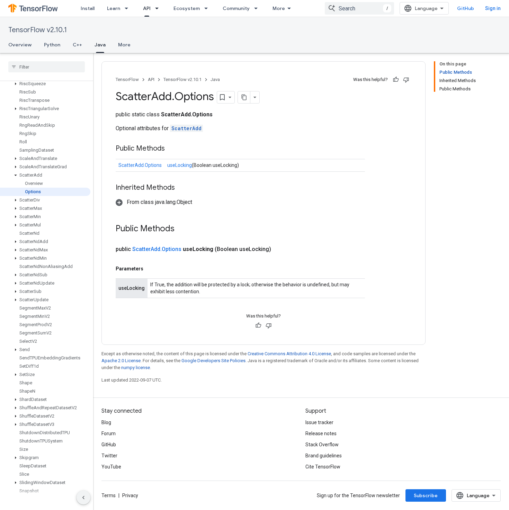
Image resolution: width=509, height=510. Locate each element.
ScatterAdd (186, 128)
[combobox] (359, 8)
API (147, 8)
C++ (77, 45)
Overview (20, 45)
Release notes (321, 433)
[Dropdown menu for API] (159, 8)
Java (100, 45)
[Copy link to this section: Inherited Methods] (182, 188)
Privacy (130, 495)
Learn (113, 8)
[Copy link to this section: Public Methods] (172, 149)
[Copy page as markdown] (244, 97)
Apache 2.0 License (121, 360)
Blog (106, 422)
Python (52, 45)
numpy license (135, 367)
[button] (45, 84)
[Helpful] (396, 79)
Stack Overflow (322, 444)
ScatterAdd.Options (140, 165)
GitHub (465, 8)
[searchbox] (46, 66)
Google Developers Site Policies (213, 360)
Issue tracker (319, 422)
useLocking (179, 165)
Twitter (109, 455)
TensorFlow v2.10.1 (37, 30)
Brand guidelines (323, 455)
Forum (108, 433)
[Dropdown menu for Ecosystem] (208, 8)
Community (236, 8)
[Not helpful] (406, 79)
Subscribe (426, 495)
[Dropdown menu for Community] (258, 8)
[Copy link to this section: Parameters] (150, 269)
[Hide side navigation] (83, 497)
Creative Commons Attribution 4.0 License (289, 353)
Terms (108, 495)
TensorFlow (127, 79)
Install (88, 8)
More (279, 8)
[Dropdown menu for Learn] (128, 8)
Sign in (493, 8)
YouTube (111, 466)
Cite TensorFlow (322, 466)
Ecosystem (186, 8)
